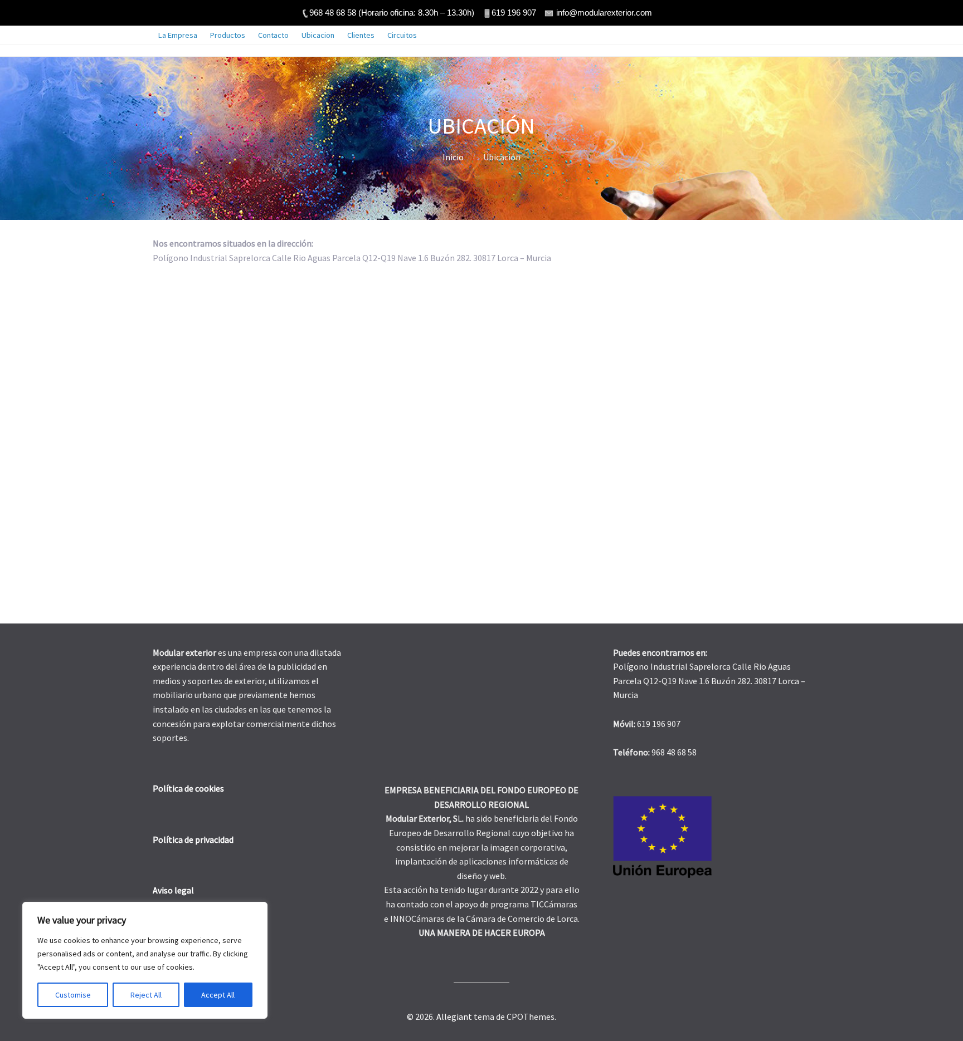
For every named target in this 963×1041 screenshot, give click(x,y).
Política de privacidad (193, 839)
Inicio (453, 157)
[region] (145, 960)
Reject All (146, 995)
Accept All (218, 995)
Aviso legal (173, 890)
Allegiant (454, 1016)
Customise (73, 995)
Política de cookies (188, 788)
